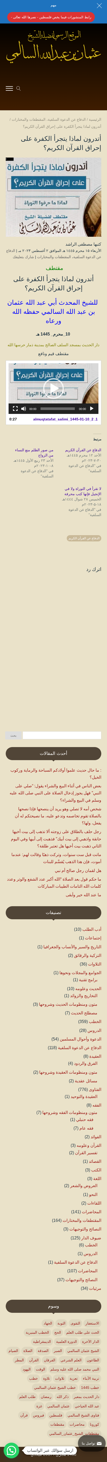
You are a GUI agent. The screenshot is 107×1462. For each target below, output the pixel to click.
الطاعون (93, 1360)
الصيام (13, 1351)
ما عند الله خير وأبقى (83, 895)
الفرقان (49, 1360)
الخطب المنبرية (37, 1332)
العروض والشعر (83, 1185)
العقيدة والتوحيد (84, 1096)
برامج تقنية (88, 980)
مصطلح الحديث (84, 1013)
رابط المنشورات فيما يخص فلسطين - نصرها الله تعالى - (51, 17)
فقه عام (86, 1128)
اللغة (97, 1178)
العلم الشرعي (71, 1360)
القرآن (34, 1360)
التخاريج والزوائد (83, 995)
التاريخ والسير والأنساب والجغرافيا (72, 947)
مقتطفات (57, 1424)
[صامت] (23, 408)
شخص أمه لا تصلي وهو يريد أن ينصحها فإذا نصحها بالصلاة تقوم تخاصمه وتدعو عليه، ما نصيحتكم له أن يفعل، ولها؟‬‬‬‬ (58, 816)
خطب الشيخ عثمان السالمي (55, 1387)
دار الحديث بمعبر (86, 1397)
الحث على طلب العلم (82, 1332)
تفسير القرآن (86, 1153)
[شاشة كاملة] (15, 408)
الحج (57, 1332)
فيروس (38, 1415)
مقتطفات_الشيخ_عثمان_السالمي (74, 1433)
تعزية (74, 1378)
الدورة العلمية (66, 1341)
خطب (33, 1378)
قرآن (24, 1415)
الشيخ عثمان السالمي (83, 1351)
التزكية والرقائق (87, 955)
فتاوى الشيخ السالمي (83, 1415)
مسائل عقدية (86, 1081)
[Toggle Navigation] (9, 89)
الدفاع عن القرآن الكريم (83, 450)
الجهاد (48, 1323)
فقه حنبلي (84, 1119)
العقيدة (95, 1056)
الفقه (96, 1105)
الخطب (95, 1021)
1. (65, 419)
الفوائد (96, 1137)
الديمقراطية (42, 1341)
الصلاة (27, 1351)
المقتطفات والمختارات (54, 257)
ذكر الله (63, 1397)
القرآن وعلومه (89, 1145)
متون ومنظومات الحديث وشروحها (68, 1004)
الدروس (94, 1030)
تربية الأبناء (91, 1378)
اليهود (27, 1369)
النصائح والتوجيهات (85, 1229)
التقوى (75, 1323)
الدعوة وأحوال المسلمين (80, 1039)
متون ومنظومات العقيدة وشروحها (68, 1072)
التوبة (61, 1323)
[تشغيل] (91, 408)
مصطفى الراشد (78, 244)
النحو (93, 1194)
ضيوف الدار (91, 1238)
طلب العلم (27, 1397)
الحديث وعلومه (88, 988)
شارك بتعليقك (23, 257)
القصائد (95, 1161)
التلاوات (94, 964)
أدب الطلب (91, 929)
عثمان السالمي (58, 1406)
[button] (53, 388)
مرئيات (95, 1288)
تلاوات (59, 1378)
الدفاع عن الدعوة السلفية (79, 1047)
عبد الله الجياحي (87, 1406)
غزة (39, 1406)
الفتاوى (95, 1089)
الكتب (96, 1170)
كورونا (94, 1424)
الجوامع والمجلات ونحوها (80, 972)
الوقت (40, 1369)
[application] (53, 388)
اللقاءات (94, 1203)
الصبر (58, 1351)
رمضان (46, 1397)
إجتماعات (93, 938)
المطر (19, 1360)
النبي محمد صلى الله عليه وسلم (74, 1369)
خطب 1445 (90, 1387)
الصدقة (43, 1351)
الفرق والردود (85, 1063)
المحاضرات (91, 1212)
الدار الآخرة (90, 1341)
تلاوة (46, 1378)
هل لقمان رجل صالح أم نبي (78, 870)
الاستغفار (92, 1323)
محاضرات (77, 1424)
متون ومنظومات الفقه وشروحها (69, 1112)
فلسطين (55, 1415)
